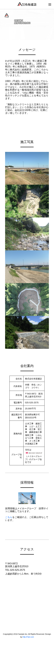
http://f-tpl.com (28, 637)
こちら (8, 517)
